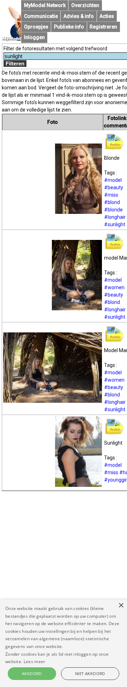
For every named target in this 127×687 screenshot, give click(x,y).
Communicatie (41, 16)
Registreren (103, 27)
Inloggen (34, 37)
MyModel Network (45, 5)
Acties (106, 16)
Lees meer (35, 661)
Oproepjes (36, 27)
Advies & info (79, 16)
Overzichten (85, 5)
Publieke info (69, 27)
